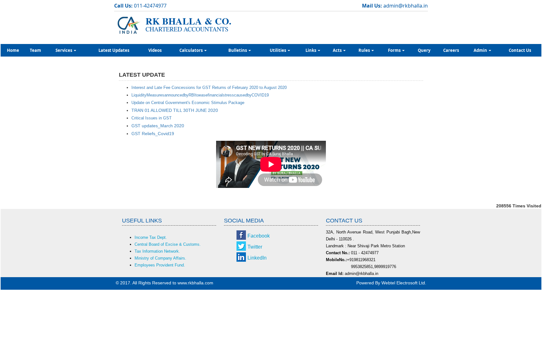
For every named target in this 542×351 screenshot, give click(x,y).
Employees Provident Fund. (160, 265)
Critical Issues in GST (151, 118)
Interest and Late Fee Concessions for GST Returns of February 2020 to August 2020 (209, 87)
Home (13, 50)
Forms (394, 50)
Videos (155, 50)
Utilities (278, 50)
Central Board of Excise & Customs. (168, 244)
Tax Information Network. (157, 251)
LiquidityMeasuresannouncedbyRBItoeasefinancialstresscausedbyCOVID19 (200, 95)
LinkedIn (257, 258)
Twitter (254, 247)
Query (424, 50)
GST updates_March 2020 (157, 125)
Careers (451, 50)
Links (311, 50)
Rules (365, 50)
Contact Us (520, 50)
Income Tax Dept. (151, 237)
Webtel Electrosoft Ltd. (403, 282)
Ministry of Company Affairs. (160, 258)
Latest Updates (113, 50)
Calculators (191, 50)
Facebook (258, 236)
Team (35, 50)
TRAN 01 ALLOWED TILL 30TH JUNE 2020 (174, 110)
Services (64, 50)
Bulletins (238, 50)
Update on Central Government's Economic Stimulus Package (187, 102)
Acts (338, 50)
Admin (481, 50)
